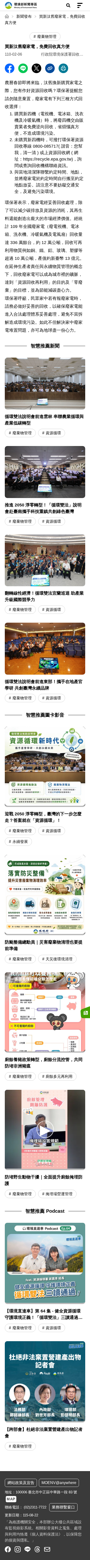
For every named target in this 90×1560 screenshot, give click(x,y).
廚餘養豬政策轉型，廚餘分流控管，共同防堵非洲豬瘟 (44, 1062)
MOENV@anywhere (59, 1483)
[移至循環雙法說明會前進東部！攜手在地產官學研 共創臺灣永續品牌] (45, 663)
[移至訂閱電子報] (85, 1012)
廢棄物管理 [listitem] (46, 37)
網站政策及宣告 (20, 1483)
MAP (11, 1499)
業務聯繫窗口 (63, 1507)
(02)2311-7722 (35, 1507)
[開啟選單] (80, 5)
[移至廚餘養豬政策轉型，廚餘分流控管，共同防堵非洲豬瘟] (45, 1012)
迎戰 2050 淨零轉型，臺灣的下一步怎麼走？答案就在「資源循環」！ (43, 817)
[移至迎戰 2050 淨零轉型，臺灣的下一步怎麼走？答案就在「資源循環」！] (45, 767)
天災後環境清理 (59, 959)
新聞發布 (24, 16)
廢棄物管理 (22, 433)
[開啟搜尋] (68, 5)
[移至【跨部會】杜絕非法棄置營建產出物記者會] (45, 1396)
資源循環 (53, 433)
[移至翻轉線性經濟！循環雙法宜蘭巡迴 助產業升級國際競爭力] (45, 574)
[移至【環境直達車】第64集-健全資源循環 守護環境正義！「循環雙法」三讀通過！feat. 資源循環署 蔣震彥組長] (45, 1278)
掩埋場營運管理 (59, 1194)
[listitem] (8, 1549)
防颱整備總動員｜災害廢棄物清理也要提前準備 (44, 945)
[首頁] (7, 16)
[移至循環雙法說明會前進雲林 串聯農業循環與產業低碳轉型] (45, 398)
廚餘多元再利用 (59, 1076)
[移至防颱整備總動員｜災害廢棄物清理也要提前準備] (45, 895)
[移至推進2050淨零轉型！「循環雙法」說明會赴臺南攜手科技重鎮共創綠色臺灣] (45, 486)
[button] (45, 1129)
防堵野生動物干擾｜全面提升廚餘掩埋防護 (44, 1180)
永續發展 (20, 842)
